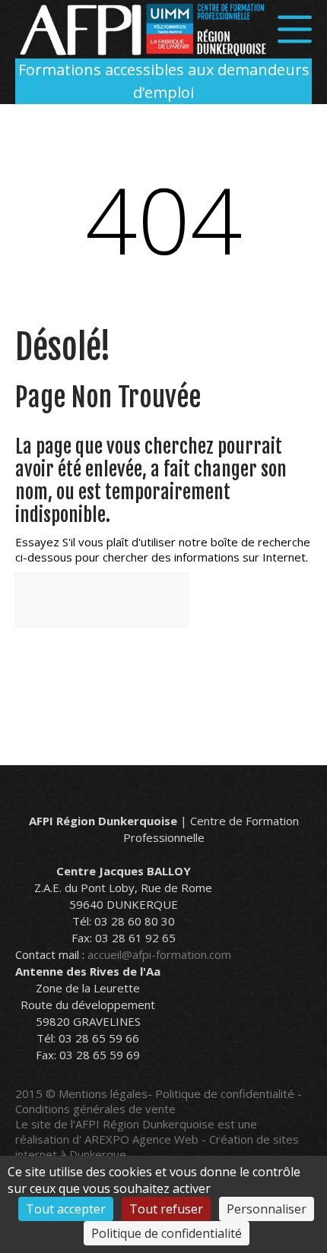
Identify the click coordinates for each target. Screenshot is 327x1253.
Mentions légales (103, 1093)
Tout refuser (166, 1209)
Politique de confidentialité (224, 1093)
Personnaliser (266, 1209)
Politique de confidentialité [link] (166, 1233)
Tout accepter (66, 1209)
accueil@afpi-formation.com (159, 954)
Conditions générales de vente (95, 1108)
